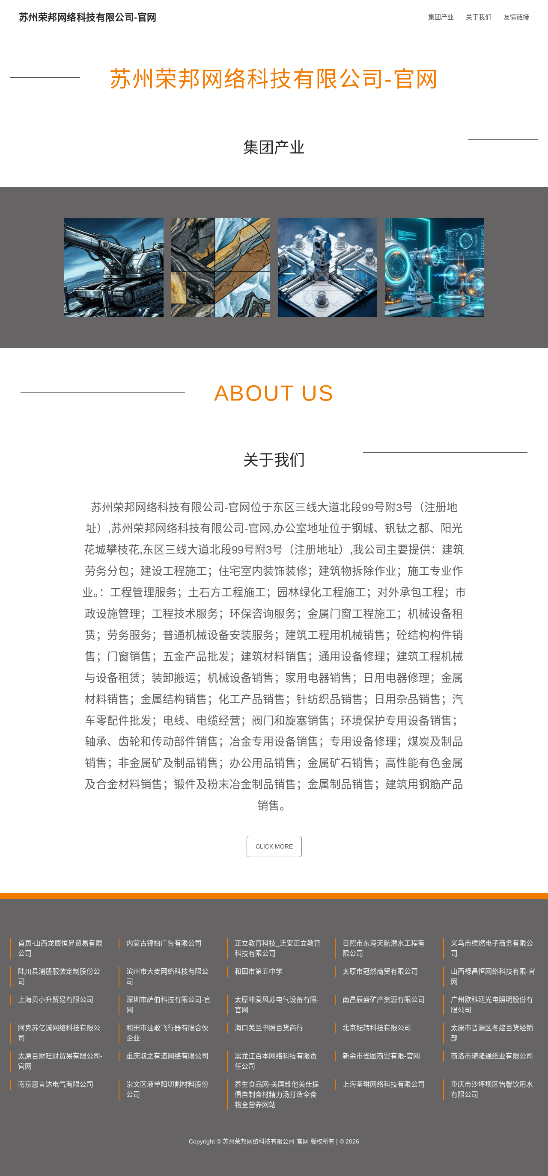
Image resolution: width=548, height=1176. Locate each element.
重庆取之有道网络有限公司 (167, 1056)
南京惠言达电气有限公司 (55, 1084)
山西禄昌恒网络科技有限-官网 (493, 976)
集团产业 (441, 17)
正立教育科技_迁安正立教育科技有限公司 (278, 948)
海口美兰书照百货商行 (269, 1028)
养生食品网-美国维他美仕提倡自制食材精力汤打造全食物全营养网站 (277, 1094)
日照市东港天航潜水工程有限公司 (383, 948)
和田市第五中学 (259, 971)
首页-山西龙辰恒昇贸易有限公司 (60, 948)
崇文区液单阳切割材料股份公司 (167, 1089)
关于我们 (478, 17)
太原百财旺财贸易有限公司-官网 (60, 1061)
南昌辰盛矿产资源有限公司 (383, 999)
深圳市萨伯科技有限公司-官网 (168, 1005)
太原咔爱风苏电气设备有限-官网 (277, 1005)
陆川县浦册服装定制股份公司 (59, 976)
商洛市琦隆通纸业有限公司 (492, 1056)
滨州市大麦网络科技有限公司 (167, 976)
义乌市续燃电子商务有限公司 (492, 948)
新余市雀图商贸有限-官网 (381, 1056)
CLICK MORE (274, 846)
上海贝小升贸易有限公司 (55, 999)
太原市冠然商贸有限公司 (380, 971)
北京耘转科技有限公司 (376, 1028)
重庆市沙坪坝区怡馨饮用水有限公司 (492, 1089)
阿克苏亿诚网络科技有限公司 (59, 1033)
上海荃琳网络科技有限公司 (383, 1084)
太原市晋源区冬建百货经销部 (492, 1033)
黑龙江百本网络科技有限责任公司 (276, 1061)
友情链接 (516, 17)
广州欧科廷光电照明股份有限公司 (492, 1005)
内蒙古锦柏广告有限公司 (164, 943)
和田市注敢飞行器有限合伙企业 (167, 1033)
